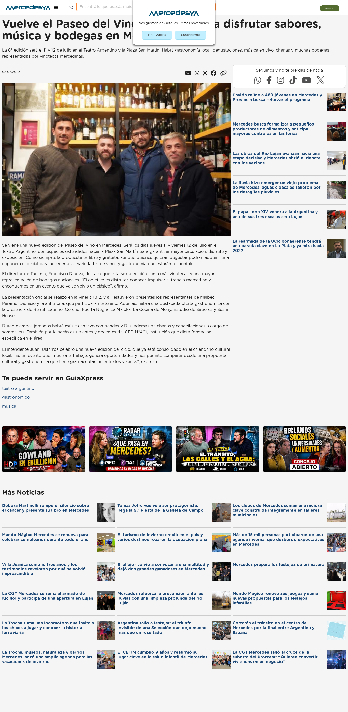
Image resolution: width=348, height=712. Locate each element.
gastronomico (16, 397)
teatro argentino (18, 388)
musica (9, 406)
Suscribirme (190, 35)
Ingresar (330, 8)
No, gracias (157, 35)
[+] (23, 72)
